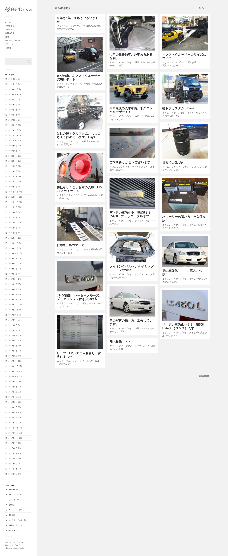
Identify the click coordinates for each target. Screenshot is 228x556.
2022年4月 (12, 171)
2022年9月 (12, 146)
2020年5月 (12, 279)
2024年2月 (12, 79)
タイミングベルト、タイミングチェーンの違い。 (132, 268)
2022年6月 (12, 161)
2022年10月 (13, 140)
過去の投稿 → (205, 376)
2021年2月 (12, 233)
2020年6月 (12, 274)
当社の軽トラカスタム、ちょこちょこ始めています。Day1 (79, 135)
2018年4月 (12, 407)
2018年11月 (13, 371)
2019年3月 (12, 351)
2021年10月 (13, 202)
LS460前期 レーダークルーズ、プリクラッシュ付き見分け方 (79, 297)
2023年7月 (12, 110)
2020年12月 (13, 243)
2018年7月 (12, 392)
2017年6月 (12, 458)
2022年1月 (12, 187)
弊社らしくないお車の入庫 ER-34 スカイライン (79, 189)
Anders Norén (18, 548)
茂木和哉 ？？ (120, 341)
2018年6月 (12, 397)
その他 (8, 48)
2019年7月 (12, 330)
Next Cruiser (13, 494)
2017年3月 (12, 474)
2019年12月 (13, 304)
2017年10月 (13, 438)
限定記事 (11, 530)
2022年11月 (13, 135)
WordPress (19, 545)
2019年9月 (12, 320)
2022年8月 (12, 151)
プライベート (10, 44)
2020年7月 (12, 269)
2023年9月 (12, 99)
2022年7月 (12, 156)
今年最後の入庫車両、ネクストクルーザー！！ (131, 110)
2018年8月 (12, 387)
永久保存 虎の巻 (12, 40)
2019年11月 (13, 310)
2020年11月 (13, 248)
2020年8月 (12, 263)
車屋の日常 (10, 33)
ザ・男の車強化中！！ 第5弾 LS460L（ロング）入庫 (184, 326)
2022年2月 (12, 181)
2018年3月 (12, 412)
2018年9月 (12, 381)
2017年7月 (12, 453)
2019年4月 (12, 346)
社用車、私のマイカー (72, 245)
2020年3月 (12, 289)
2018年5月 (12, 402)
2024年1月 (12, 84)
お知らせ (9, 29)
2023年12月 (13, 89)
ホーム (8, 22)
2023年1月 (12, 125)
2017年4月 (12, 469)
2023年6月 (12, 115)
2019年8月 (12, 325)
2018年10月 (13, 376)
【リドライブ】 (18, 542)
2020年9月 (12, 258)
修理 (7, 37)
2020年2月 (12, 294)
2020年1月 (12, 299)
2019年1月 (12, 361)
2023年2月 (12, 120)
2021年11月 (13, 197)
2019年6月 (12, 335)
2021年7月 (12, 217)
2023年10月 (13, 94)
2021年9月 (12, 207)
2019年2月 (12, 356)
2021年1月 (12, 238)
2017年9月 (12, 443)
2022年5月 (12, 166)
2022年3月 (12, 176)
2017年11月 (13, 433)
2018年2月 (12, 417)
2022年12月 (13, 130)
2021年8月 (12, 212)
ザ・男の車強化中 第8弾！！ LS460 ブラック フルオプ (132, 214)
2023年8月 (12, 105)
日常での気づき (173, 162)
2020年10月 (13, 253)
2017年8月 (12, 448)
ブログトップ (10, 26)
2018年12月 (13, 366)
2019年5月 (12, 340)
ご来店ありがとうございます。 (131, 162)
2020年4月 (12, 284)
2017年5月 (12, 463)
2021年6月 (12, 222)
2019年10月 (13, 315)
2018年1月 (12, 422)
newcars (11, 489)
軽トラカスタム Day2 (178, 108)
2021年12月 (13, 192)
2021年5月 (12, 228)
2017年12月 (13, 428)
